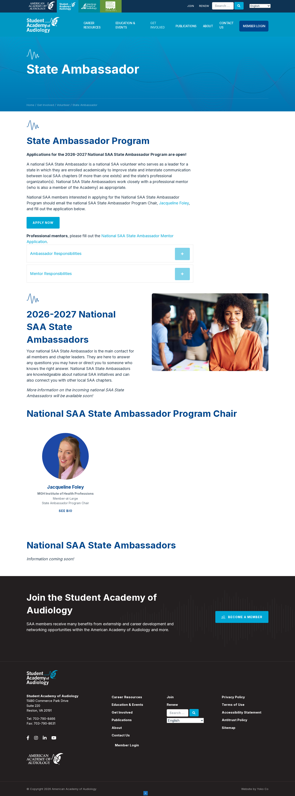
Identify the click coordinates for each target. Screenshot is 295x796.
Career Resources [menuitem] (127, 697)
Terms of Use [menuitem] (233, 705)
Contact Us (226, 25)
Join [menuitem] (170, 697)
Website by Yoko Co (254, 789)
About (208, 26)
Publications (186, 26)
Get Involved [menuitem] (122, 712)
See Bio (65, 511)
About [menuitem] (117, 728)
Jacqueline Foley (174, 203)
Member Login (254, 26)
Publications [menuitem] (122, 720)
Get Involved (157, 25)
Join (190, 6)
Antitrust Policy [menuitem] (234, 720)
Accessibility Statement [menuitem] (241, 712)
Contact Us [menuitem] (121, 735)
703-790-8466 (44, 719)
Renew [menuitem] (172, 705)
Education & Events (125, 25)
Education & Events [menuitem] (127, 705)
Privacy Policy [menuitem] (233, 697)
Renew (204, 6)
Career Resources (92, 25)
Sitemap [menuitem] (228, 728)
